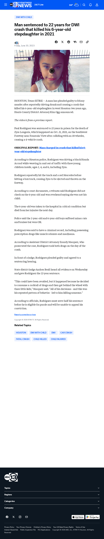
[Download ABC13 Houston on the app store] (78, 517)
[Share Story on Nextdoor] (75, 42)
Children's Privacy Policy (42, 527)
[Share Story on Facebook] (56, 42)
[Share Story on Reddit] (68, 42)
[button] (6, 4)
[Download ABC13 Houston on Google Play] (92, 517)
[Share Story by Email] (81, 42)
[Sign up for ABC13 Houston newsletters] (26, 517)
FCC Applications (44, 530)
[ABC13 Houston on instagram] (20, 517)
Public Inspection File (28, 530)
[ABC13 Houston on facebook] (7, 517)
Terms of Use (80, 527)
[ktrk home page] (11, 477)
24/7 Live (38, 4)
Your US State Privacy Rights (63, 527)
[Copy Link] (87, 42)
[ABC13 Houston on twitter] (13, 517)
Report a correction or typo (25, 314)
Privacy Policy (9, 527)
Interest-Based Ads (11, 530)
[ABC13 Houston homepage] (21, 5)
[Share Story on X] (62, 42)
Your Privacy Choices (23, 527)
